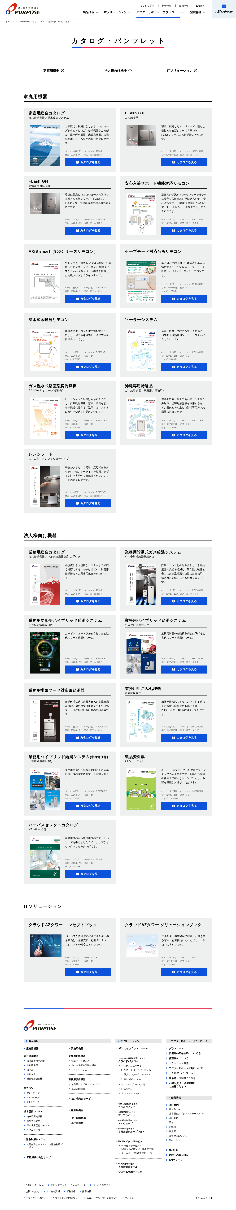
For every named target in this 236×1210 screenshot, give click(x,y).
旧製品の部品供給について (184, 1053)
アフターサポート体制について (186, 1068)
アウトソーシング (130, 1093)
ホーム (8, 22)
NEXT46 (173, 1150)
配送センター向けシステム (137, 1070)
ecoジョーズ (79, 1185)
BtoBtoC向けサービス (130, 1141)
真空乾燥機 (77, 1123)
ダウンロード (176, 1048)
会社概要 (173, 1118)
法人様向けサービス (82, 1098)
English (200, 5)
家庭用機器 (51, 70)
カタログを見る (90, 162)
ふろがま (31, 1074)
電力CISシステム (132, 1078)
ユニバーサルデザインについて (102, 1198)
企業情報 (176, 1097)
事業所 (172, 1131)
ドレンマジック (58, 1185)
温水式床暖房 (33, 1121)
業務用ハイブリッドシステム (86, 1084)
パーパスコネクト (102, 1185)
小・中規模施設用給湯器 (83, 1065)
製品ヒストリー (177, 1140)
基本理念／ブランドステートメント (187, 1113)
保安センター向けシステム (137, 1074)
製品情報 (33, 1041)
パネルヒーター (34, 1129)
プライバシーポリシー (37, 1198)
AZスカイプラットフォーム (133, 1048)
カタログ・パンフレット (182, 1073)
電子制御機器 (78, 1118)
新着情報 (166, 5)
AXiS (28, 1185)
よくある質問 (147, 5)
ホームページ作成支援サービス (137, 1153)
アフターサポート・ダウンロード (29, 22)
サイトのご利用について (67, 1198)
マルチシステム (79, 1069)
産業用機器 (77, 1110)
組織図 (172, 1127)
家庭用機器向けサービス (40, 1157)
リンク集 (129, 1198)
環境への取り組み (178, 1155)
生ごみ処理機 (78, 1088)
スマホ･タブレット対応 (133, 1084)
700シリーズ (33, 1097)
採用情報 (184, 5)
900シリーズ (33, 1093)
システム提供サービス (132, 1065)
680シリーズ (33, 1102)
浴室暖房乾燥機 (34, 1116)
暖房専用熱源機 (34, 1078)
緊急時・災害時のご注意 (182, 1078)
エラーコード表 (178, 1063)
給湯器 (30, 1069)
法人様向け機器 (115, 70)
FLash (41, 1185)
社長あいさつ (176, 1109)
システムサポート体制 (130, 1171)
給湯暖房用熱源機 (36, 1061)
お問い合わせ (224, 11)
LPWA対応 (126, 1089)
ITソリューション (179, 70)
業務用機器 (77, 1048)
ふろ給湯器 (32, 1065)
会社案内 (174, 1105)
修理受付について (178, 1058)
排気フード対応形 (80, 1061)
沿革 (171, 1122)
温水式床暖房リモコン (38, 1125)
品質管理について (178, 1135)
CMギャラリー (177, 1159)
